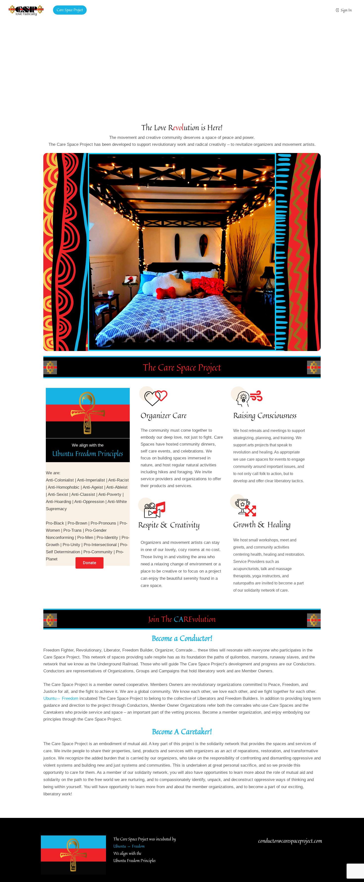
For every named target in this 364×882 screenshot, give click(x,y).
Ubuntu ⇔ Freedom (129, 846)
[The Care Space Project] (26, 10)
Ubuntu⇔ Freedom (60, 698)
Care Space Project (70, 10)
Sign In (346, 10)
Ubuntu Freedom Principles (87, 453)
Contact (97, 10)
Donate (117, 10)
